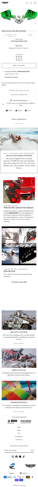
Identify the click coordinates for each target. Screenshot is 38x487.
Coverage (19, 54)
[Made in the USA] (19, 358)
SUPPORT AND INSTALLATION (19, 90)
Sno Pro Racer (21, 31)
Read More (19, 343)
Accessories (19, 436)
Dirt (19, 433)
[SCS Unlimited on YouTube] (20, 457)
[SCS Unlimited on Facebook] (16, 457)
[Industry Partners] (19, 320)
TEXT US (19, 123)
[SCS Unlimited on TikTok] (24, 457)
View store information (11, 77)
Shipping (11, 48)
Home (4, 31)
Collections (10, 31)
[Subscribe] (32, 450)
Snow (19, 427)
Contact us (19, 439)
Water (19, 430)
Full (19, 58)
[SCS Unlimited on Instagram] (13, 457)
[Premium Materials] (19, 390)
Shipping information (19, 94)
